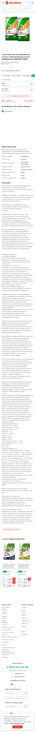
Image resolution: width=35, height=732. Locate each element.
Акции (23, 632)
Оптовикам (5, 642)
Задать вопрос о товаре (11, 529)
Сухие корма (6, 10)
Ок (26, 706)
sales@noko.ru (19, 673)
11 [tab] (27, 50)
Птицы (23, 615)
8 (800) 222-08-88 (17, 667)
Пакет (22, 175)
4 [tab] (12, 50)
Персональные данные (9, 637)
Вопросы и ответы (8, 639)
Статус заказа (6, 630)
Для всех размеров (26, 169)
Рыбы (23, 613)
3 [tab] (10, 50)
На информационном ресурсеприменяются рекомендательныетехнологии (8, 651)
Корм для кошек (26, 8)
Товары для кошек (13, 8)
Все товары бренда (11, 70)
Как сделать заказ (6, 608)
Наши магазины (19, 676)
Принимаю (17, 727)
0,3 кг (9, 571)
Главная (4, 8)
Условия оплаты (4, 613)
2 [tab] (8, 50)
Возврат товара (4, 617)
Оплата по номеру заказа (8, 633)
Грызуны (24, 618)
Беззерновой (22, 10)
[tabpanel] (17, 29)
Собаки (24, 607)
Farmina (13, 10)
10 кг (9, 574)
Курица (23, 172)
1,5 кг (5, 571)
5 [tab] (14, 50)
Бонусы (4, 645)
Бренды (24, 634)
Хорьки (24, 626)
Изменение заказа (8, 627)
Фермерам (25, 621)
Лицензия (5, 657)
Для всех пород (25, 166)
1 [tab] (6, 50)
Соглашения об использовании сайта (15, 698)
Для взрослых (25, 156)
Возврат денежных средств (5, 622)
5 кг (4, 574)
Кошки (24, 610)
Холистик (23, 159)
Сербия (23, 178)
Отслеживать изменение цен (19, 96)
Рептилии (25, 623)
